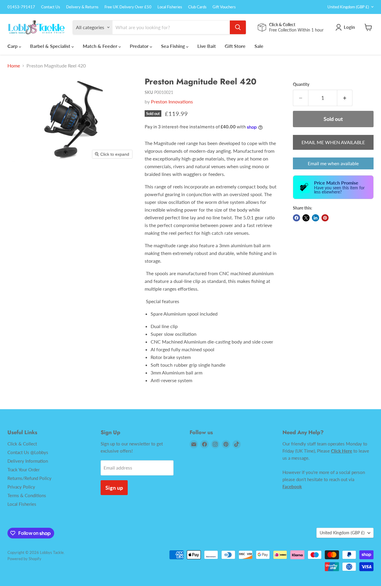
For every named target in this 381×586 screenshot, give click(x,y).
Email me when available (333, 163)
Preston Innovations (172, 101)
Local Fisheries (169, 7)
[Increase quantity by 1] (344, 98)
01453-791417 (21, 7)
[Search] (238, 27)
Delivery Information (27, 461)
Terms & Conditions (26, 495)
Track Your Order (23, 469)
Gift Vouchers (224, 7)
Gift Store (235, 46)
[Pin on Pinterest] (325, 217)
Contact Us (50, 7)
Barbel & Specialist (50, 46)
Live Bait (206, 46)
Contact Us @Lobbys (27, 452)
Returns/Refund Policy (29, 478)
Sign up (114, 487)
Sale (258, 46)
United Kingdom (348, 6)
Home (13, 65)
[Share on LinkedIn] (315, 217)
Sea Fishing (173, 46)
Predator (140, 46)
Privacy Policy (21, 486)
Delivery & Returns (82, 7)
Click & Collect (22, 443)
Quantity (301, 84)
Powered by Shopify (24, 558)
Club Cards (197, 7)
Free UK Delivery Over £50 (128, 7)
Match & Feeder (100, 46)
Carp (13, 46)
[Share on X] (306, 217)
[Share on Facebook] (296, 217)
